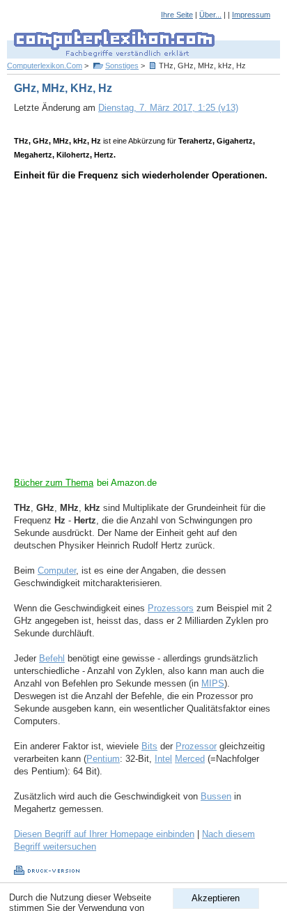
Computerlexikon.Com (44, 65)
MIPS (212, 683)
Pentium (103, 758)
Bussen (216, 796)
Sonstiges (122, 65)
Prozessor (196, 746)
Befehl (52, 658)
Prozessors (171, 608)
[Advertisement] (143, 333)
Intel (163, 758)
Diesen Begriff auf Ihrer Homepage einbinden (104, 834)
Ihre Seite (177, 14)
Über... (210, 14)
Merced (190, 758)
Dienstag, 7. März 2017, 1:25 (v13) (168, 107)
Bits (149, 746)
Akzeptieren (216, 898)
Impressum (251, 14)
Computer (57, 570)
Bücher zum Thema (53, 482)
